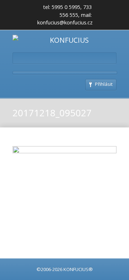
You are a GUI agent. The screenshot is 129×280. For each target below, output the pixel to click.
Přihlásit (104, 84)
